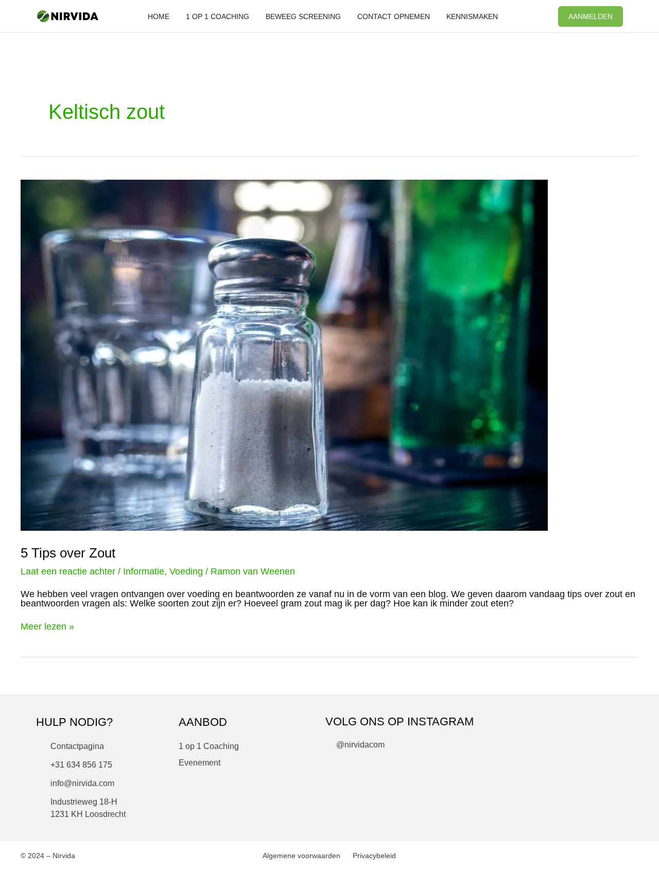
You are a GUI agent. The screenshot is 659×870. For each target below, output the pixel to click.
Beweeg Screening (303, 16)
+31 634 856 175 (81, 764)
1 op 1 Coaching (217, 16)
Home (158, 16)
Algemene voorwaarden (301, 855)
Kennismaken (472, 16)
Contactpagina (77, 746)
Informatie (143, 571)
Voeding (186, 571)
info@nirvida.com (82, 783)
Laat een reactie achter (68, 571)
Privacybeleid (374, 855)
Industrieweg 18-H (83, 801)
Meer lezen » (47, 626)
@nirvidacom (360, 744)
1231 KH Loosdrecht (88, 814)
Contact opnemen (393, 16)
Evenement (199, 762)
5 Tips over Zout (68, 553)
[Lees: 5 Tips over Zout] (284, 355)
